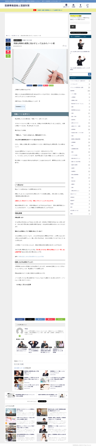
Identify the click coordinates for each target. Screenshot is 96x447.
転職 (80, 213)
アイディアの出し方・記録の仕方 (80, 80)
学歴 (80, 135)
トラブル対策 (80, 155)
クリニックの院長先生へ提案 (80, 87)
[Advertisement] (36, 24)
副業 (80, 106)
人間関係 (80, 97)
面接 (80, 152)
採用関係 (80, 129)
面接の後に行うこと (80, 158)
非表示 (22, 106)
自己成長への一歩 (17, 40)
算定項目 (80, 181)
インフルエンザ (80, 84)
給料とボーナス (80, 122)
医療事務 (80, 90)
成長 (25, 40)
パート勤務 (80, 93)
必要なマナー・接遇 (80, 126)
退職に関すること (80, 190)
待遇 (80, 113)
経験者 (80, 184)
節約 (80, 207)
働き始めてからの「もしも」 (80, 103)
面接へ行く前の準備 (80, 161)
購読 (73, 26)
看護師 (80, 203)
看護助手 (80, 200)
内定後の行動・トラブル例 (80, 132)
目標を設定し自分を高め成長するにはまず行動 (31, 256)
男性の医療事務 (80, 174)
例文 (80, 145)
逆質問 (80, 168)
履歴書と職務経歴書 (80, 139)
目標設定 (80, 197)
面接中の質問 (80, 164)
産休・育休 (80, 116)
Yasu (66, 45)
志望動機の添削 (80, 148)
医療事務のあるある (80, 110)
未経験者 (80, 171)
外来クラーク (80, 194)
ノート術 (30, 40)
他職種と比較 (80, 100)
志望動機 (80, 142)
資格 (80, 187)
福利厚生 (80, 119)
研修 (80, 177)
